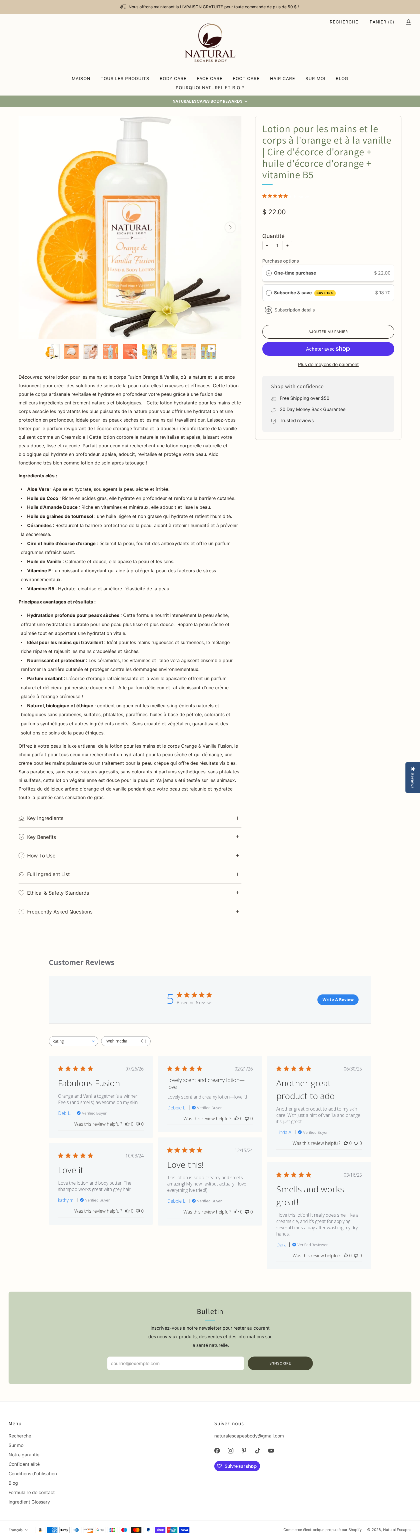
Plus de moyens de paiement (328, 364)
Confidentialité (24, 1464)
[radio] (269, 273)
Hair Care (282, 78)
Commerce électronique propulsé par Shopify (322, 1530)
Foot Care (246, 78)
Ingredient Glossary (29, 1502)
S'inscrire (280, 1363)
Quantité (273, 236)
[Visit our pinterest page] (244, 1450)
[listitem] (209, 7)
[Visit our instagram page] (230, 1450)
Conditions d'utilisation (33, 1473)
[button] (210, 101)
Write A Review (338, 999)
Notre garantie (24, 1454)
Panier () (382, 22)
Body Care (173, 78)
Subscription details (295, 310)
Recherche (344, 22)
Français (16, 1529)
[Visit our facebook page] (217, 1450)
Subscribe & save (303, 292)
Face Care (210, 78)
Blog (342, 78)
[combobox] (73, 1041)
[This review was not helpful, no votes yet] (138, 1124)
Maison (81, 78)
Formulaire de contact (32, 1492)
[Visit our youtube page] (271, 1450)
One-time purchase (295, 273)
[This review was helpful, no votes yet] (127, 1124)
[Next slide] (230, 227)
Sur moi (315, 78)
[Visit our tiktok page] (257, 1450)
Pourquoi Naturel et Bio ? (210, 87)
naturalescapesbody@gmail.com (249, 1436)
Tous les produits (125, 78)
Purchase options (280, 261)
